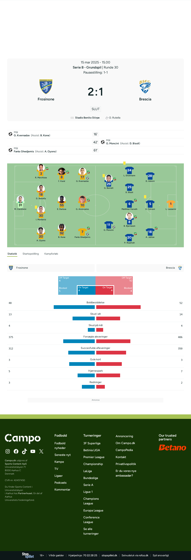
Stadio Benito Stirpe (87, 117)
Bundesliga (90, 478)
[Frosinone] (46, 91)
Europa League (93, 510)
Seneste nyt (62, 455)
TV (56, 469)
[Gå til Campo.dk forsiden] (22, 443)
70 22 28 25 (90, 555)
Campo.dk (10, 460)
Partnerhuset (25, 493)
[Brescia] (145, 91)
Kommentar (62, 489)
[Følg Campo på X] (41, 451)
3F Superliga (91, 443)
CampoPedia (124, 450)
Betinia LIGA (91, 450)
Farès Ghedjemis (24, 151)
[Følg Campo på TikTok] (24, 451)
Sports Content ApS (16, 463)
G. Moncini (113, 143)
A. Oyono (50, 151)
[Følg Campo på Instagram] (7, 451)
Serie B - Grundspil (87, 67)
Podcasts (60, 482)
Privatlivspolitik (126, 464)
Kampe (59, 461)
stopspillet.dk (109, 555)
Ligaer (58, 475)
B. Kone (44, 135)
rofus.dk (143, 555)
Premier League (93, 457)
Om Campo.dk (125, 443)
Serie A (88, 485)
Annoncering (124, 436)
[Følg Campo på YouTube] (33, 451)
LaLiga (87, 471)
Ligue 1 (88, 492)
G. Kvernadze (22, 135)
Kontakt (121, 457)
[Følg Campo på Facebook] (16, 451)
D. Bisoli (134, 143)
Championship (93, 464)
